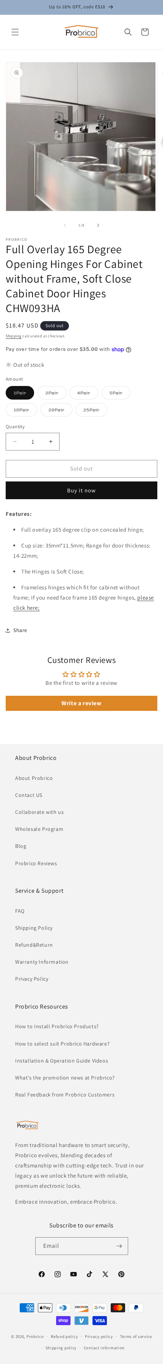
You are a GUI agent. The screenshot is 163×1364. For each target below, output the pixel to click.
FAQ (20, 910)
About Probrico (34, 778)
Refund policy (64, 1336)
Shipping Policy (34, 927)
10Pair (25, 411)
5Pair (120, 394)
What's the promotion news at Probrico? (65, 1077)
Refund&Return (34, 944)
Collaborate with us (39, 812)
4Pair (87, 394)
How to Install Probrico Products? (57, 1026)
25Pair (95, 411)
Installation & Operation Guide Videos (61, 1060)
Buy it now (81, 490)
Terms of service (136, 1336)
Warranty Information (42, 961)
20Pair (60, 411)
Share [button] (20, 630)
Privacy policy (99, 1336)
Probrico (35, 1336)
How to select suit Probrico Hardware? (62, 1043)
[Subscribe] (119, 1246)
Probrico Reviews (36, 863)
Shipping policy (61, 1347)
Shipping (14, 336)
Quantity (15, 426)
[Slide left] (64, 225)
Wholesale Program (39, 829)
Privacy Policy (31, 978)
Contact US (28, 795)
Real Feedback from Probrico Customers (64, 1094)
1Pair (24, 394)
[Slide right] (98, 225)
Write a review (81, 703)
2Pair (55, 394)
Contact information (104, 1347)
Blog (20, 846)
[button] (15, 32)
